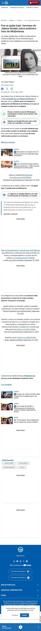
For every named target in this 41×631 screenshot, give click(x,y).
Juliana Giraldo (8, 463)
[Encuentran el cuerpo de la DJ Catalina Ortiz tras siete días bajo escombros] (7, 152)
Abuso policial (23, 463)
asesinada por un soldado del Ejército (19, 99)
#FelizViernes (27, 175)
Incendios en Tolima (32, 7)
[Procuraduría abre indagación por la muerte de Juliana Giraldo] (7, 420)
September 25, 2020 (32, 180)
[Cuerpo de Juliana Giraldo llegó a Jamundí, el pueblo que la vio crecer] (7, 394)
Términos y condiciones (11, 603)
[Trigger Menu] (3, 2)
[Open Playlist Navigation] (38, 627)
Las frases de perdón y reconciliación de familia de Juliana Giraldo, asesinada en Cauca (25, 409)
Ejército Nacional (9, 467)
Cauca (22, 467)
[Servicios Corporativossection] (38, 590)
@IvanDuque (24, 250)
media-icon (20, 627)
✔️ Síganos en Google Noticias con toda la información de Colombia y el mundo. (22, 195)
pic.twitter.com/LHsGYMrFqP (20, 178)
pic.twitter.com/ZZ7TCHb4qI (24, 258)
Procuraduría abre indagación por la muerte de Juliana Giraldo (26, 421)
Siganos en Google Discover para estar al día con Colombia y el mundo (22, 122)
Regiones (12, 20)
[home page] (20, 549)
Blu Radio (4, 20)
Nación (16, 417)
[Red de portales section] (38, 585)
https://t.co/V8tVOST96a (26, 338)
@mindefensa (35, 250)
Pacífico (19, 20)
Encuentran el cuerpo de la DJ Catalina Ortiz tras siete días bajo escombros (26, 154)
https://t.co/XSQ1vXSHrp (26, 329)
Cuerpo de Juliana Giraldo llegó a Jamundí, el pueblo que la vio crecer (27, 396)
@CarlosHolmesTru (12, 250)
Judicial (16, 403)
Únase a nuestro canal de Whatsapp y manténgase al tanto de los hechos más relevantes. (22, 114)
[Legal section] (38, 595)
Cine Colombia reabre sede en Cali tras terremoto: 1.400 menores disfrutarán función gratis (26, 166)
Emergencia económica (17, 7)
